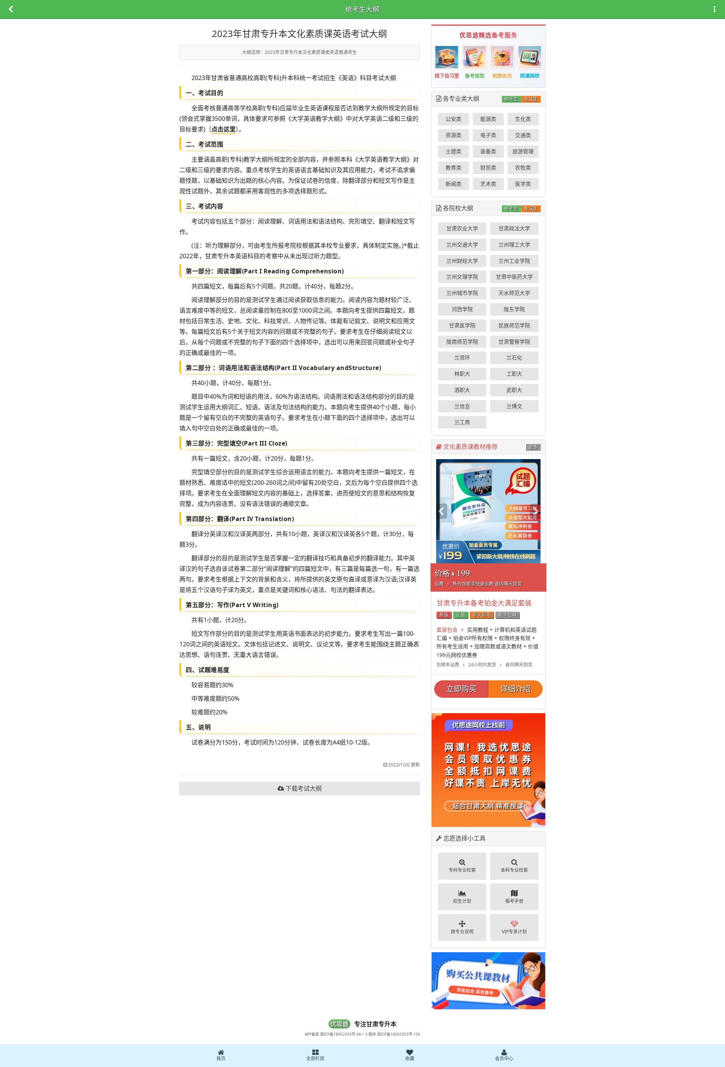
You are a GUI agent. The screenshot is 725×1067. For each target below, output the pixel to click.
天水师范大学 (514, 292)
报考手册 (514, 901)
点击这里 (223, 129)
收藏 (409, 1058)
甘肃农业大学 (462, 228)
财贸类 (488, 167)
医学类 (523, 183)
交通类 (523, 135)
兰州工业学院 (514, 260)
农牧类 (523, 167)
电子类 (488, 135)
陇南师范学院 (462, 341)
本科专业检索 (514, 870)
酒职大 (462, 389)
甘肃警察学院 (514, 341)
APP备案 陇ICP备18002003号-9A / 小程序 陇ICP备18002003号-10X (362, 1034)
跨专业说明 (462, 931)
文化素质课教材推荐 (470, 447)
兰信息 (462, 406)
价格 (478, 577)
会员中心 (504, 1058)
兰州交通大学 (462, 244)
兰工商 (462, 422)
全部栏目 (315, 1058)
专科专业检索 (462, 870)
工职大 (514, 373)
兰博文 (514, 406)
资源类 (453, 135)
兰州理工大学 (514, 244)
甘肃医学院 (462, 325)
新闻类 (453, 183)
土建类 (453, 151)
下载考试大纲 (303, 788)
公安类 (453, 118)
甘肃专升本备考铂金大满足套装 (484, 603)
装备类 (488, 151)
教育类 (453, 167)
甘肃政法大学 (514, 228)
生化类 (523, 118)
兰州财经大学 (462, 260)
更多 (533, 447)
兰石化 (514, 357)
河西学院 (462, 309)
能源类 (488, 118)
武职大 (514, 389)
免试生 (531, 99)
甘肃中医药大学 (514, 276)
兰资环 (462, 357)
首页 (220, 1058)
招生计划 (462, 901)
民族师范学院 (514, 325)
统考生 (511, 99)
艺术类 (488, 183)
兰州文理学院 (462, 276)
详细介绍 (515, 689)
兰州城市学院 (462, 292)
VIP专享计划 (514, 931)
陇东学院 (514, 309)
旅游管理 (523, 151)
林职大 (462, 373)
